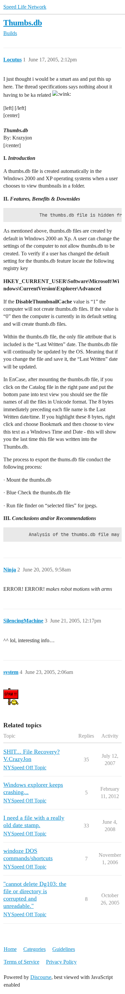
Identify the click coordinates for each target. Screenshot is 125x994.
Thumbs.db (22, 22)
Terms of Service (21, 962)
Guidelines (63, 949)
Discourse (40, 977)
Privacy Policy (61, 962)
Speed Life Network (24, 7)
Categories (34, 949)
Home (10, 949)
